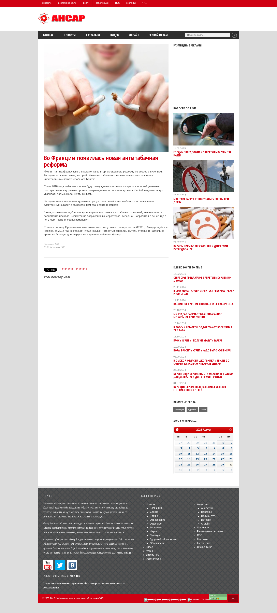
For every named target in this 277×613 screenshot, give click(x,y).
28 (214, 464)
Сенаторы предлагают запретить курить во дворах (202, 279)
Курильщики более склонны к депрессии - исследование (201, 247)
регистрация (102, 3)
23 (231, 459)
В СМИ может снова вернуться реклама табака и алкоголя (203, 292)
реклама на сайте (67, 3)
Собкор (154, 512)
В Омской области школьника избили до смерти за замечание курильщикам (201, 362)
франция (179, 409)
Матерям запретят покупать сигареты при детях (201, 200)
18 (188, 459)
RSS (117, 3)
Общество (156, 523)
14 (214, 453)
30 (231, 464)
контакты (131, 3)
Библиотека (152, 554)
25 (188, 464)
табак (203, 409)
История (206, 519)
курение (192, 409)
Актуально (93, 35)
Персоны (206, 512)
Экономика (156, 527)
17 (180, 459)
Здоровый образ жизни (163, 539)
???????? (67, 269)
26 (197, 464)
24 (180, 464)
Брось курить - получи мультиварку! (197, 340)
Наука (153, 531)
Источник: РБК (51, 243)
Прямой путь (208, 516)
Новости (70, 35)
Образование (157, 519)
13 (205, 453)
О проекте (203, 527)
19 (197, 459)
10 (180, 453)
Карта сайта (204, 543)
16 (231, 453)
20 (205, 459)
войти (86, 3)
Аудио (149, 550)
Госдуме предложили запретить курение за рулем (202, 153)
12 (197, 453)
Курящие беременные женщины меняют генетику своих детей (199, 388)
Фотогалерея (153, 558)
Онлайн (134, 35)
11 (189, 453)
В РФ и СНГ (156, 508)
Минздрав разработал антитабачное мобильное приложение (197, 315)
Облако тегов (204, 547)
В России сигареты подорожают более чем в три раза (203, 328)
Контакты (202, 539)
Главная (48, 35)
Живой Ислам (158, 35)
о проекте (47, 3)
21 (214, 459)
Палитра (155, 535)
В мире (154, 516)
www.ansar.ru (117, 583)
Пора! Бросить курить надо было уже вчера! (202, 350)
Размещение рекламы (210, 531)
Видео (114, 35)
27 (205, 464)
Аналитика (207, 508)
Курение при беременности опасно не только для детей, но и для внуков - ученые (203, 375)
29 (222, 464)
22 (222, 459)
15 (222, 453)
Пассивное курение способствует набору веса (203, 304)
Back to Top (233, 598)
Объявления (157, 543)
